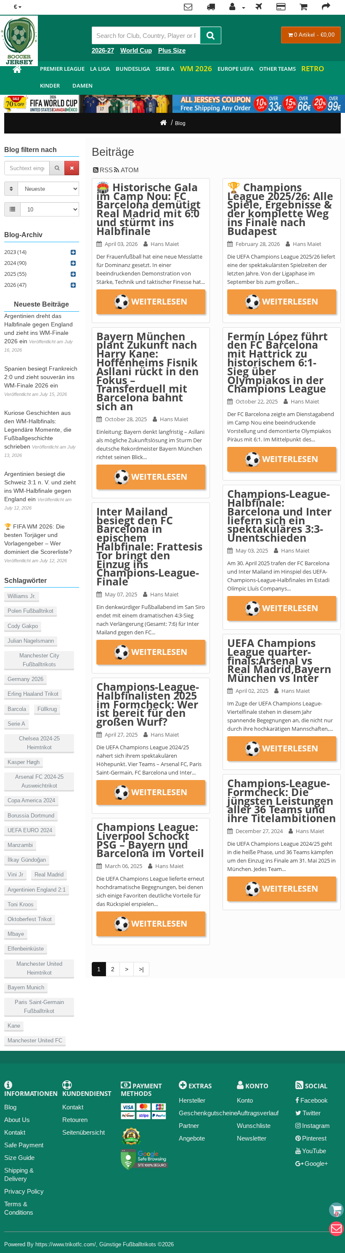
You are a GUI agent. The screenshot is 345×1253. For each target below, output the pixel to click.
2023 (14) (15, 252)
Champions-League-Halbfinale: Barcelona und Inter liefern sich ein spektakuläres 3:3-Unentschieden (279, 515)
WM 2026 (196, 68)
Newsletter (251, 1138)
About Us (17, 1119)
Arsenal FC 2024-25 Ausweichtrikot (39, 781)
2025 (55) (15, 274)
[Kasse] (326, 7)
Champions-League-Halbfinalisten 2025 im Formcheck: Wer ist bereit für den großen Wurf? (147, 704)
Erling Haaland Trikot (33, 694)
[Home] (163, 123)
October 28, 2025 (126, 419)
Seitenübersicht (83, 1132)
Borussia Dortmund (31, 815)
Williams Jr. (22, 596)
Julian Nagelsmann (31, 641)
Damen (82, 85)
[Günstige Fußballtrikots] (17, 70)
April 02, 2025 (252, 691)
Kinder (50, 85)
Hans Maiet (165, 244)
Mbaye (16, 934)
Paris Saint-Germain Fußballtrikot (39, 1006)
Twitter (312, 1113)
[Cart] (336, 1209)
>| (141, 969)
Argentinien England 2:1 (37, 890)
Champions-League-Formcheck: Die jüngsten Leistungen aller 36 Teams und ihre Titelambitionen (281, 800)
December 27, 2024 (259, 831)
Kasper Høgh (24, 762)
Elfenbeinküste (26, 949)
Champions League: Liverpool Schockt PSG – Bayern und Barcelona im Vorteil (150, 840)
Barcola (17, 709)
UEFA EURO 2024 (30, 830)
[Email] (336, 1228)
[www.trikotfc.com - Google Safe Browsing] (144, 1158)
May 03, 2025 (252, 550)
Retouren (75, 1119)
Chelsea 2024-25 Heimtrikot (39, 743)
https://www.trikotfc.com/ (65, 1244)
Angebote (192, 1138)
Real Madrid (49, 874)
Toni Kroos (21, 904)
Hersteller (192, 1100)
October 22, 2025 (257, 401)
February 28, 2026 (258, 244)
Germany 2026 (25, 679)
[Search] (210, 35)
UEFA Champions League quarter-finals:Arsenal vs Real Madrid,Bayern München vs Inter (279, 660)
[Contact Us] (188, 7)
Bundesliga (133, 68)
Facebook (314, 1100)
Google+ (316, 1163)
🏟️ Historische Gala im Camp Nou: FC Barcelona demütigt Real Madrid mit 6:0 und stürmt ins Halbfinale (148, 209)
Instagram (316, 1125)
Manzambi (20, 845)
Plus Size (172, 50)
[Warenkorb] (303, 7)
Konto (245, 1100)
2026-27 (103, 50)
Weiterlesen (159, 301)
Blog (180, 123)
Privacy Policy (24, 1191)
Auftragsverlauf (258, 1113)
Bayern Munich (26, 987)
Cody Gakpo (23, 626)
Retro (312, 68)
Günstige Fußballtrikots (127, 1244)
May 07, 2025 (121, 594)
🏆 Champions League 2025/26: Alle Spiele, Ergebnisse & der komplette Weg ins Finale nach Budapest (280, 209)
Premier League (62, 68)
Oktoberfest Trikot (30, 919)
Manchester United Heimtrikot (39, 968)
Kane (14, 1026)
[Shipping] (258, 7)
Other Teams (277, 68)
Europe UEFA (236, 68)
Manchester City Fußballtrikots (39, 660)
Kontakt (14, 1132)
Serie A (165, 68)
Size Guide (19, 1157)
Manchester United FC (35, 1040)
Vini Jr (15, 874)
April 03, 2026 (121, 244)
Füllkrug (47, 709)
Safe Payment (23, 1145)
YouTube (314, 1150)
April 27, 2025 (121, 734)
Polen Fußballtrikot (30, 611)
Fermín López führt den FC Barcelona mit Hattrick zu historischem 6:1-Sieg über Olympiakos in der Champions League (277, 362)
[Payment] (280, 7)
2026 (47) (15, 285)
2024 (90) (15, 263)
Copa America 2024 (31, 800)
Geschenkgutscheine (208, 1113)
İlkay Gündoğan (27, 860)
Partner (189, 1125)
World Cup (136, 50)
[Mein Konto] (235, 7)
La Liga (100, 68)
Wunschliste (254, 1125)
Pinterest (314, 1138)
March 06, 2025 (123, 866)
